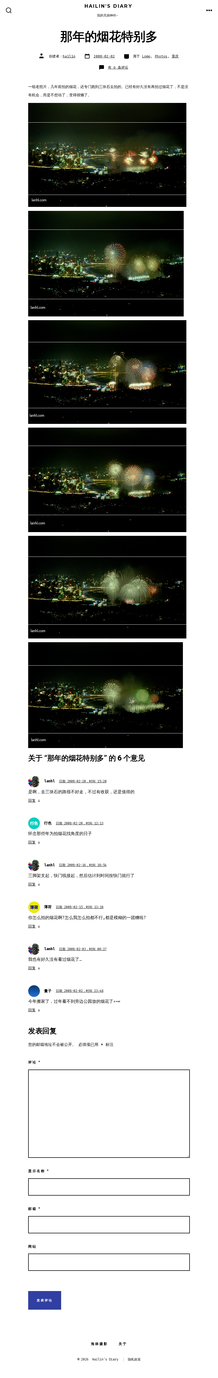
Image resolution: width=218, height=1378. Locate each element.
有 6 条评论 (118, 67)
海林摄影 (99, 1344)
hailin (69, 56)
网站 (32, 1246)
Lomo (146, 56)
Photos (161, 56)
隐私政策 (134, 1359)
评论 (34, 1062)
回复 (32, 800)
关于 (123, 1344)
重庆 (175, 56)
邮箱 (34, 1209)
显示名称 (38, 1171)
